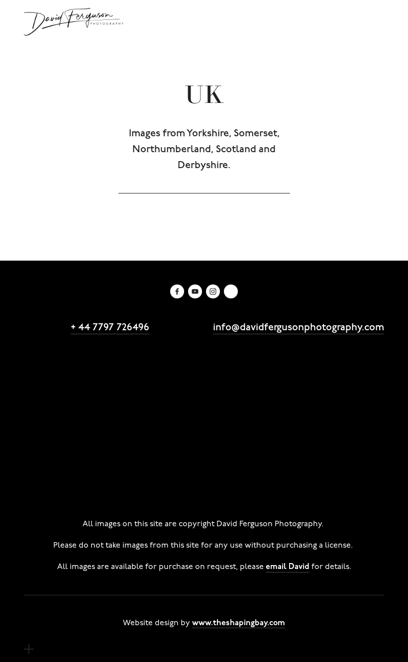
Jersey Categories (59, 430)
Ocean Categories (61, 439)
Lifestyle (300, 376)
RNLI (165, 412)
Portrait (308, 430)
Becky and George (162, 367)
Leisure (266, 430)
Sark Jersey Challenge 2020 (79, 403)
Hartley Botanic (119, 358)
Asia (114, 448)
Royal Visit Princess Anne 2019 (84, 412)
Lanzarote (44, 457)
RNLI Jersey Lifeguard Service (270, 367)
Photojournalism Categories (80, 466)
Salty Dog (93, 367)
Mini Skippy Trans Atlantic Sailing (90, 475)
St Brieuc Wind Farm (251, 466)
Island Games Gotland (69, 421)
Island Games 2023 (63, 385)
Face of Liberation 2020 (330, 394)
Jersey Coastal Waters (153, 439)
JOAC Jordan (49, 492)
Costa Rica (211, 448)
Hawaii (339, 448)
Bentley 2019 (187, 358)
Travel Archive (331, 457)
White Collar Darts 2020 (194, 403)
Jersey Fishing (303, 483)
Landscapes (216, 430)
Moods (349, 430)
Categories (95, 376)
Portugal (189, 457)
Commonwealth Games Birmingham (187, 385)
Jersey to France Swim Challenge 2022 (101, 394)
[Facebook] (177, 291)
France (300, 448)
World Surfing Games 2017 (239, 412)
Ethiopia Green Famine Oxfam (85, 483)
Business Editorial (164, 376)
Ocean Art (229, 439)
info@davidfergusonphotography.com (298, 326)
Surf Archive (314, 439)
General (164, 430)
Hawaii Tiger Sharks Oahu (212, 483)
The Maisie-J (173, 466)
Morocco (143, 457)
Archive (121, 430)
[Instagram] (213, 291)
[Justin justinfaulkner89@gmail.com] (231, 291)
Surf (270, 439)
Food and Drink (241, 376)
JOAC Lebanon (115, 492)
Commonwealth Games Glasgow (194, 421)
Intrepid (358, 367)
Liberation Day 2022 (230, 394)
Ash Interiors (355, 358)
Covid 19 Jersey (332, 475)
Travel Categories (59, 448)
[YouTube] (195, 291)
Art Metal (43, 367)
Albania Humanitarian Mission (229, 475)
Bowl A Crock (299, 421)
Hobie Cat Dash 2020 (297, 403)
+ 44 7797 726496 (110, 326)
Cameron (43, 376)
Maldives (95, 457)
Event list (346, 376)
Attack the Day (254, 358)
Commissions (50, 358)
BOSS (307, 358)
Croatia (259, 448)
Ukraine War (181, 492)
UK (258, 457)
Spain (229, 457)
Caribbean (156, 448)
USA (283, 457)
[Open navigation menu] (29, 649)
